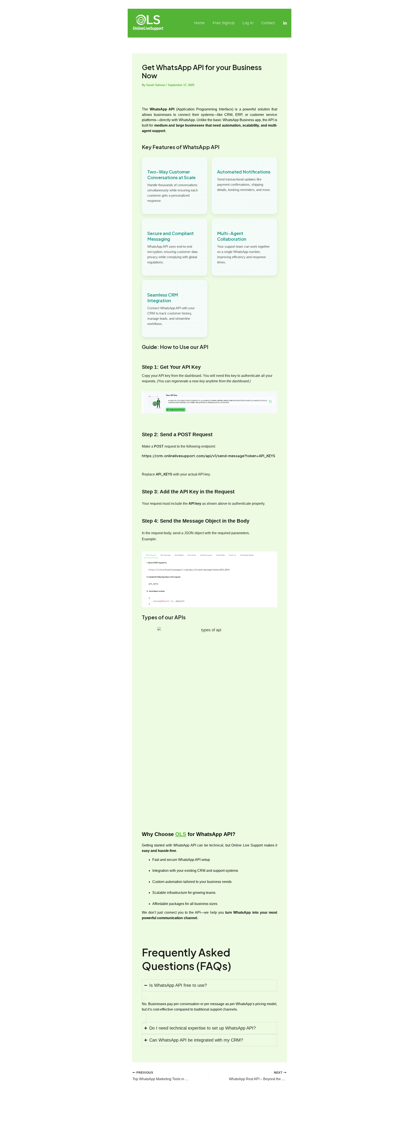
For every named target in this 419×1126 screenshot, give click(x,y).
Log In (247, 23)
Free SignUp (224, 23)
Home (199, 23)
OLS (180, 834)
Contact (268, 23)
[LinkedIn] (285, 23)
